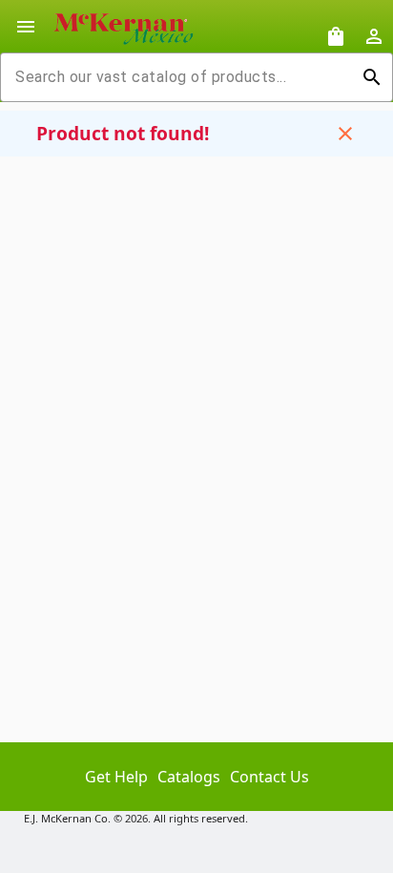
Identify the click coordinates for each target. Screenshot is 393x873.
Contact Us (269, 776)
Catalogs (188, 776)
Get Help (116, 776)
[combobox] (181, 77)
